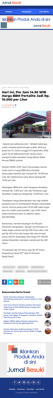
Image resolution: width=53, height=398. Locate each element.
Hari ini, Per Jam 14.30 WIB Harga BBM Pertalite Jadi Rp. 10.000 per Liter (26, 95)
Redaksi (12, 389)
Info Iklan (30, 389)
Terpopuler (26, 12)
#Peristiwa (20, 271)
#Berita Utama (9, 267)
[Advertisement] (26, 56)
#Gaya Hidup (23, 267)
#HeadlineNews (37, 267)
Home (4, 87)
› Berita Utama (13, 87)
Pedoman (21, 389)
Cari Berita (44, 12)
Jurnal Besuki (33, 392)
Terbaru (8, 12)
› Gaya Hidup (24, 87)
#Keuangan (7, 271)
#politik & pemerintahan (37, 271)
